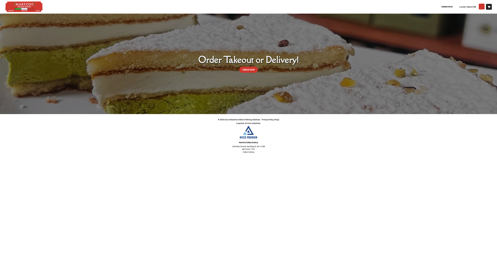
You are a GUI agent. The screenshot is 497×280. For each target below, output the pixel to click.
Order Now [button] (248, 69)
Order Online (248, 152)
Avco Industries (253, 123)
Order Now (447, 7)
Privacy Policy (267, 120)
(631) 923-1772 (248, 149)
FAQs (277, 120)
